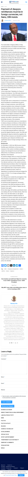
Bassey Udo (8, 20)
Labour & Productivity (7, 415)
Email (3, 383)
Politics (3, 420)
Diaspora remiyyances (13, 269)
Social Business (5, 431)
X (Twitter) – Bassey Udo (6, 468)
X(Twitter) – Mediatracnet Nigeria (8, 466)
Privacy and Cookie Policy (11, 475)
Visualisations (5, 445)
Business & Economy (6, 409)
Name (3, 377)
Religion (3, 426)
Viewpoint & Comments (7, 442)
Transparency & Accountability (10, 439)
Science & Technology (7, 428)
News (6, 6)
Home (2, 6)
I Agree (21, 475)
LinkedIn (9, 469)
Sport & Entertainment (7, 437)
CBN (5, 269)
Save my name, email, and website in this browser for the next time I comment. (14, 397)
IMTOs (3, 271)
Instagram (16, 468)
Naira (7, 271)
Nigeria (12, 271)
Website (3, 389)
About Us (3, 465)
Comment (4, 359)
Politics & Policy (5, 423)
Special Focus (5, 434)
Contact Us (9, 465)
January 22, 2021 (16, 20)
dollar (21, 269)
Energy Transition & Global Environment (12, 412)
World (3, 448)
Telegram (22, 468)
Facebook (3, 469)
